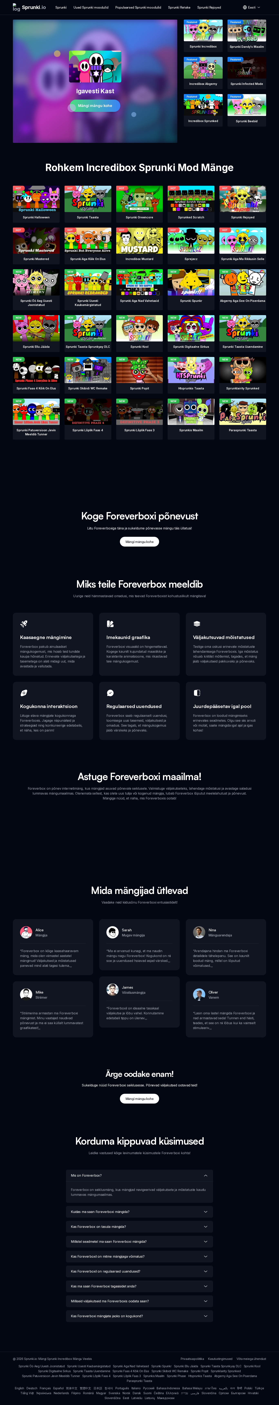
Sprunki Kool (252, 1366)
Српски (224, 1393)
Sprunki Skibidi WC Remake (170, 1371)
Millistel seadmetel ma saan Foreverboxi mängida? (109, 1241)
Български (238, 1393)
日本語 (98, 1388)
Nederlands (61, 1393)
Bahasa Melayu (192, 1388)
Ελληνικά (172, 1393)
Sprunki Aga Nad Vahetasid (131, 1366)
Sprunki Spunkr (161, 1366)
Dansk (137, 1393)
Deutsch (32, 1388)
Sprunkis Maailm (154, 1376)
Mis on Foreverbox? (86, 1175)
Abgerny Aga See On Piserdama (235, 1376)
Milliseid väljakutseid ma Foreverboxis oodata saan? (110, 1301)
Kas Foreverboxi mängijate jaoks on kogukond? (107, 1316)
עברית (184, 1393)
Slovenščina (113, 1398)
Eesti (126, 1398)
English (19, 1388)
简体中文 (71, 1388)
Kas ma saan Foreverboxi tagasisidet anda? (103, 1286)
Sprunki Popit (199, 1371)
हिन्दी (239, 1388)
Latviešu (137, 1398)
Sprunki (61, 7)
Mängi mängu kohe (95, 105)
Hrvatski (253, 1393)
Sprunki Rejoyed (209, 7)
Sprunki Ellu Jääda (186, 1366)
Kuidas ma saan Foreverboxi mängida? (100, 1212)
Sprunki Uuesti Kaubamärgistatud (88, 1366)
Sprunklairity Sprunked (226, 1371)
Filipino (76, 1393)
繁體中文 (85, 1388)
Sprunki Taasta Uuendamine (91, 1371)
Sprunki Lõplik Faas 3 (127, 1376)
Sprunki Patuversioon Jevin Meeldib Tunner (51, 1376)
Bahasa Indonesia (168, 1388)
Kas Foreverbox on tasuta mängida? (98, 1227)
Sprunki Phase (176, 1376)
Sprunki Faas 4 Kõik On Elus (131, 1371)
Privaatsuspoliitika (192, 1359)
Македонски (165, 1398)
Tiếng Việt (27, 1393)
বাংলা (232, 1388)
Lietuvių (150, 1398)
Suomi (147, 1393)
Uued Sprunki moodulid (91, 7)
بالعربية (223, 1388)
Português (122, 1388)
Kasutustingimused (220, 1359)
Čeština (159, 1393)
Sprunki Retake (179, 7)
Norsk (126, 1393)
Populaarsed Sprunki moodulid (138, 7)
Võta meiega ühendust (251, 1359)
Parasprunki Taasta (139, 1381)
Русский (148, 1388)
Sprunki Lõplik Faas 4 (96, 1376)
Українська (43, 1393)
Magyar (101, 1393)
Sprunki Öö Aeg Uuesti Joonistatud (42, 1366)
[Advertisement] (139, 468)
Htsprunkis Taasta (200, 1376)
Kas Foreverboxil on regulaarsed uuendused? (105, 1271)
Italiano (136, 1388)
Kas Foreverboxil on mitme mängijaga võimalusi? (108, 1256)
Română (88, 1393)
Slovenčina (209, 1393)
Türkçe (259, 1388)
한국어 (109, 1388)
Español (58, 1388)
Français (45, 1388)
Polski (248, 1388)
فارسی (195, 1393)
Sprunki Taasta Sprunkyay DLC (221, 1366)
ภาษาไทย (211, 1388)
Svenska (114, 1393)
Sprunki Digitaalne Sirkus (54, 1371)
